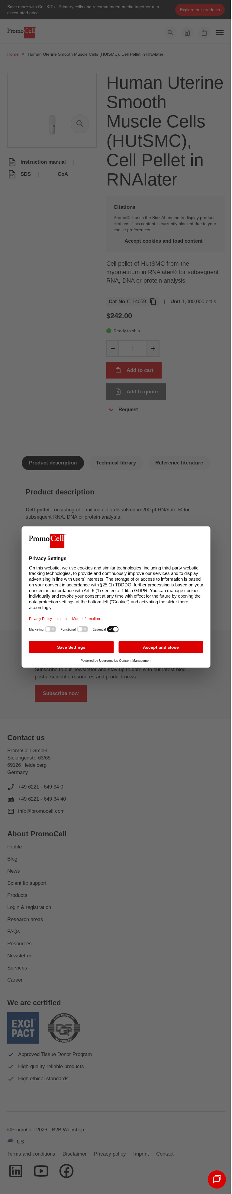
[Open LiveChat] (217, 1179)
